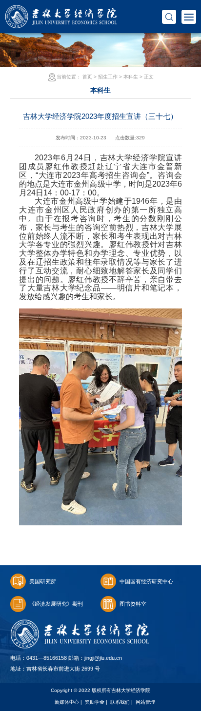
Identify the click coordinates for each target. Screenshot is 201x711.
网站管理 (145, 702)
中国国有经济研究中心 (146, 581)
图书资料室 (133, 604)
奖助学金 (94, 702)
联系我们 (120, 702)
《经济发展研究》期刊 (56, 604)
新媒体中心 (67, 702)
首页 (87, 76)
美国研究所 (42, 581)
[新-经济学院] (61, 10)
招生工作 (108, 76)
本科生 (130, 76)
